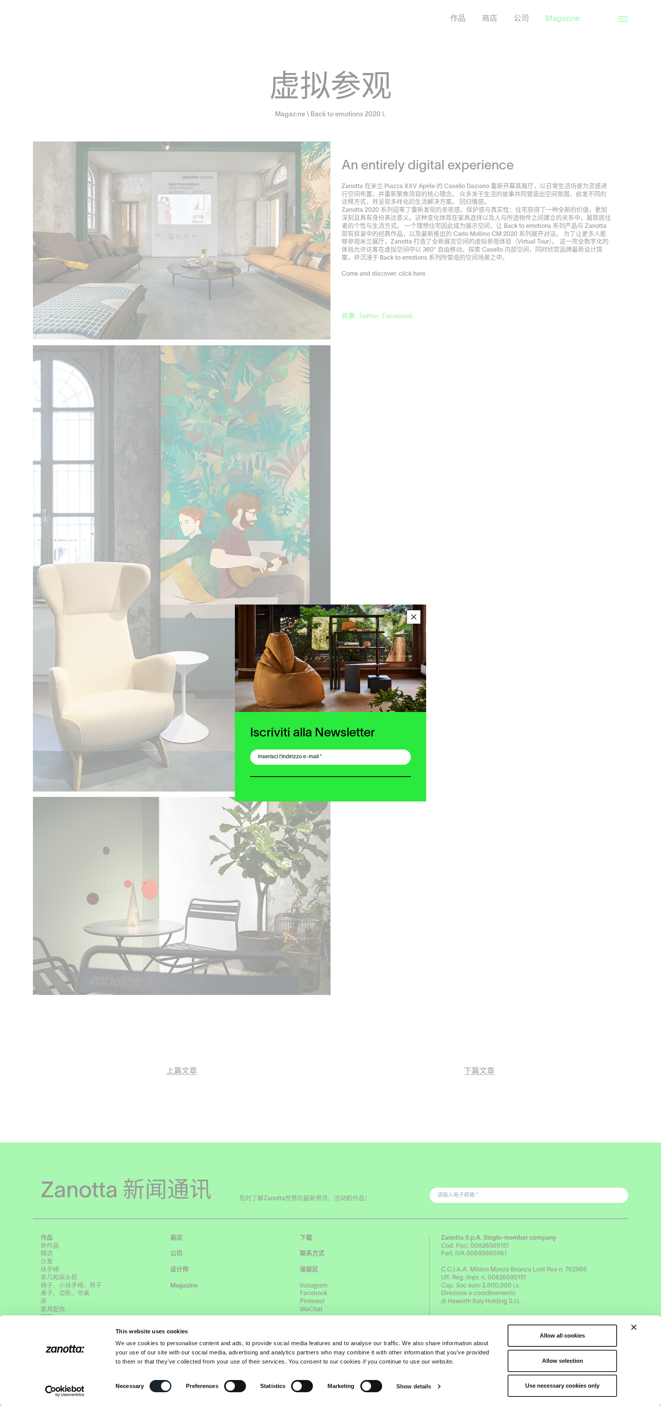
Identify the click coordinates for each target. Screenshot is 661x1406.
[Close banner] (634, 1327)
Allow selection (562, 1360)
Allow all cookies (562, 1335)
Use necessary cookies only (562, 1385)
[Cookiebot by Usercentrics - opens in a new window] (64, 1391)
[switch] (235, 1386)
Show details (413, 1386)
